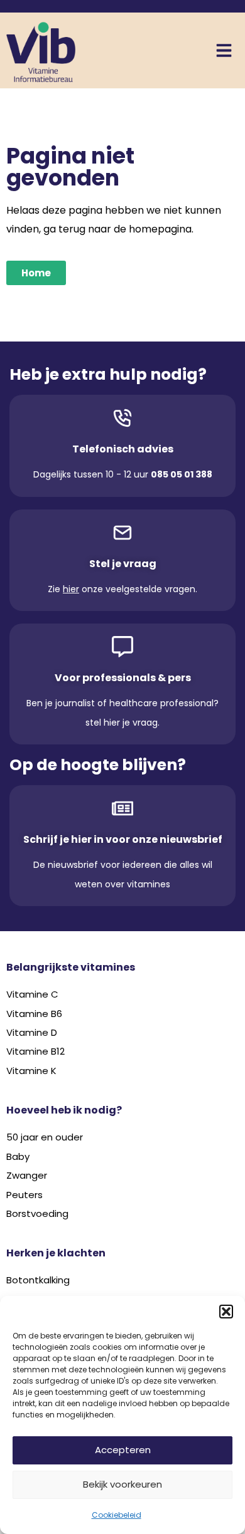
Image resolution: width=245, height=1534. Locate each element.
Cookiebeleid (116, 1515)
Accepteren (123, 1449)
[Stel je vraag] (122, 532)
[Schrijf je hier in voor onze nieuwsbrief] (122, 808)
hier (71, 589)
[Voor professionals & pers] (122, 646)
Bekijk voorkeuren (122, 1484)
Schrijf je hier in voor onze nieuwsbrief (122, 839)
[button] (226, 1311)
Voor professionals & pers (123, 677)
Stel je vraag (122, 563)
